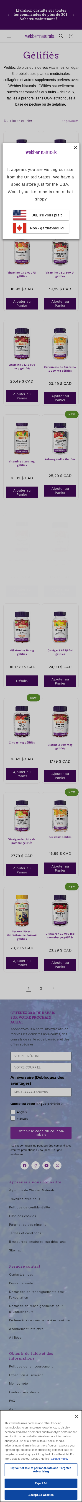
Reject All (41, 1483)
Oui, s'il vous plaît (46, 215)
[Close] (77, 1416)
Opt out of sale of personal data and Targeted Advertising (41, 1470)
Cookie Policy (59, 1458)
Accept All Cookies (40, 1495)
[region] (41, 1456)
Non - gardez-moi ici (46, 228)
